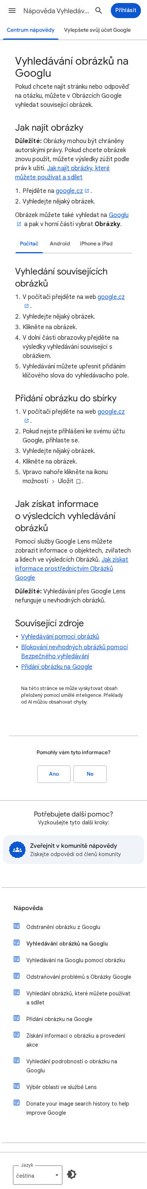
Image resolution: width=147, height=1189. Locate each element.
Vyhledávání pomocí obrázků (60, 637)
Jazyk (27, 1165)
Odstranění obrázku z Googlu (63, 927)
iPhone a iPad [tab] (96, 243)
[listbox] (38, 1175)
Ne (90, 774)
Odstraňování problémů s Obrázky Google (78, 976)
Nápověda (28, 908)
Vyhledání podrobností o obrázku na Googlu (71, 1066)
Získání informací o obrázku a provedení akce (75, 1040)
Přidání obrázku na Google (56, 667)
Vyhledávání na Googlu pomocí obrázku (75, 960)
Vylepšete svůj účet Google (97, 30)
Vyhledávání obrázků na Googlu (67, 943)
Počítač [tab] (29, 243)
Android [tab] (60, 243)
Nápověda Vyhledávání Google (56, 11)
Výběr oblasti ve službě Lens (61, 1087)
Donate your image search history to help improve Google (77, 1108)
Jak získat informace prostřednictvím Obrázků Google (71, 569)
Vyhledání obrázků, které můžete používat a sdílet (78, 998)
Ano (54, 774)
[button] (12, 11)
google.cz (69, 191)
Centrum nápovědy (31, 30)
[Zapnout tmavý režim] (72, 1174)
